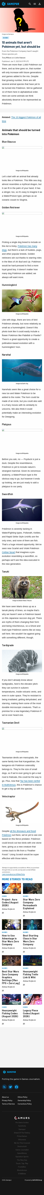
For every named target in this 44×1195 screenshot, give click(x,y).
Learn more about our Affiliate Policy (13, 874)
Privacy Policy (7, 1100)
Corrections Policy (25, 1104)
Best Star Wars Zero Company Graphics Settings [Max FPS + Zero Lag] (11, 977)
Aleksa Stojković (8, 909)
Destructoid (22, 1146)
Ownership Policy (24, 1100)
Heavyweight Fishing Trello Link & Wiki (30, 974)
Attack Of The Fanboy (22, 1133)
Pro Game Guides (22, 1122)
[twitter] (10, 1086)
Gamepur (22, 1129)
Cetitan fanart (8, 552)
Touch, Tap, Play (22, 1163)
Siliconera (22, 1139)
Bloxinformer (22, 1170)
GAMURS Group (37, 1180)
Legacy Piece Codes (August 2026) (31, 1013)
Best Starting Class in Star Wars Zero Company (30, 940)
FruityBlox (22, 1167)
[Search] (29, 3)
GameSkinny (22, 1153)
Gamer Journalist (22, 1150)
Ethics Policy (22, 1097)
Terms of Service (8, 1104)
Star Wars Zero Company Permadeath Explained (31, 904)
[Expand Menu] (34, 3)
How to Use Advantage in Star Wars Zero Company (10, 940)
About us (5, 1097)
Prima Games (22, 1136)
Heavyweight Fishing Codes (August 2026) (10, 1013)
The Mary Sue (22, 1160)
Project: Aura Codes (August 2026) (10, 902)
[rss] (4, 1086)
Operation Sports (22, 1157)
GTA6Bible (22, 1174)
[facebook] (16, 1086)
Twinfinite (22, 1126)
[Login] (39, 3)
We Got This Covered (22, 1143)
